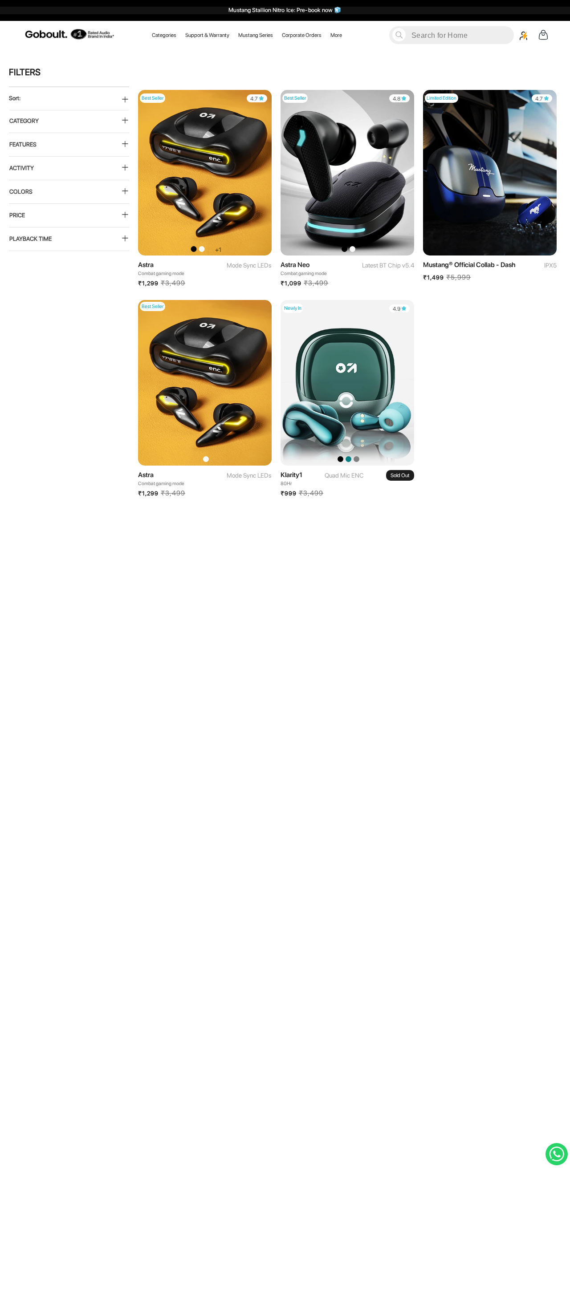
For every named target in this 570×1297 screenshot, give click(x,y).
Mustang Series (255, 35)
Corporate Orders (302, 35)
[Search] (399, 34)
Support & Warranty (207, 35)
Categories (164, 35)
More (336, 35)
